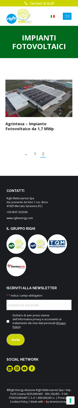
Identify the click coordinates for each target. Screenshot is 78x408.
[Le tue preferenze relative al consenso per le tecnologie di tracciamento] (70, 400)
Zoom (33, 98)
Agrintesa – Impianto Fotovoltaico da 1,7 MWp (29, 126)
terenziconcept (59, 401)
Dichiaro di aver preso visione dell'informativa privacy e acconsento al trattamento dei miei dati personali (39, 321)
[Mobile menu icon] (67, 16)
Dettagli (45, 98)
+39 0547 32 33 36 (41, 3)
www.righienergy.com (19, 218)
